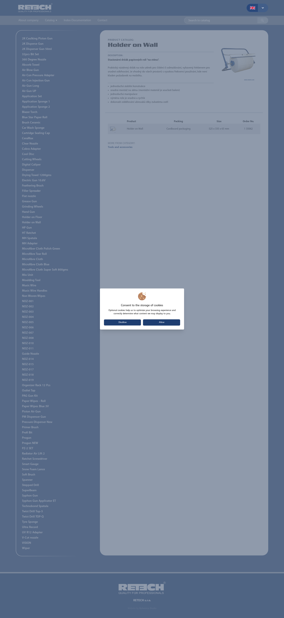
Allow (161, 322)
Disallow (122, 322)
